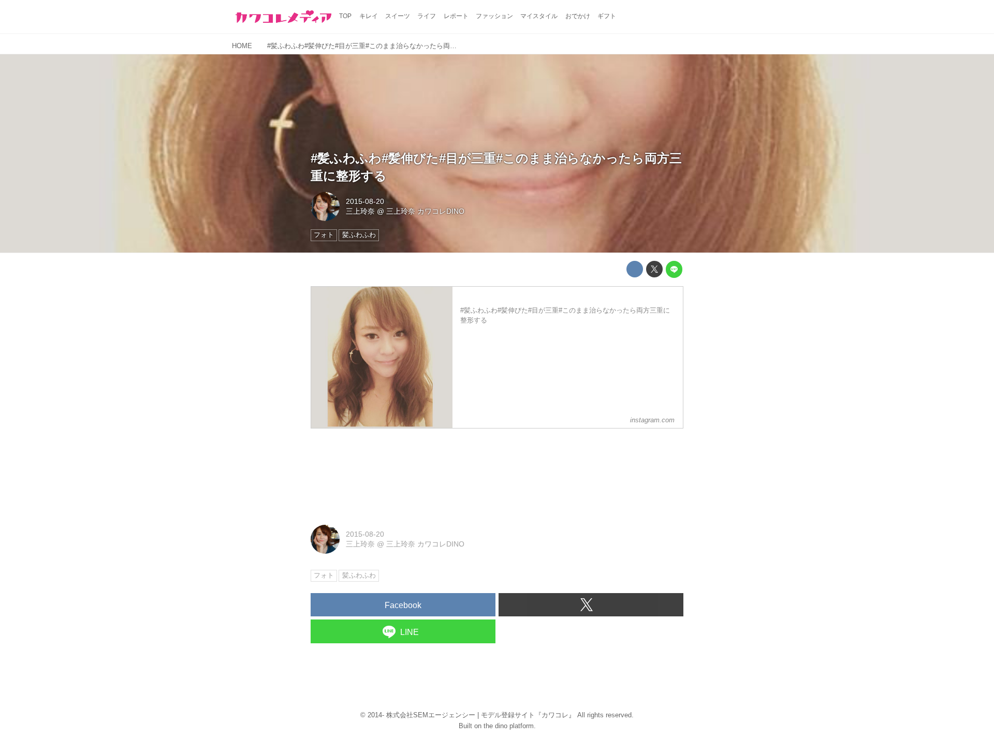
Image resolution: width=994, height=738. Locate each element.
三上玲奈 (360, 211)
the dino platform (509, 726)
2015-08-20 (365, 201)
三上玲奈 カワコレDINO (425, 211)
